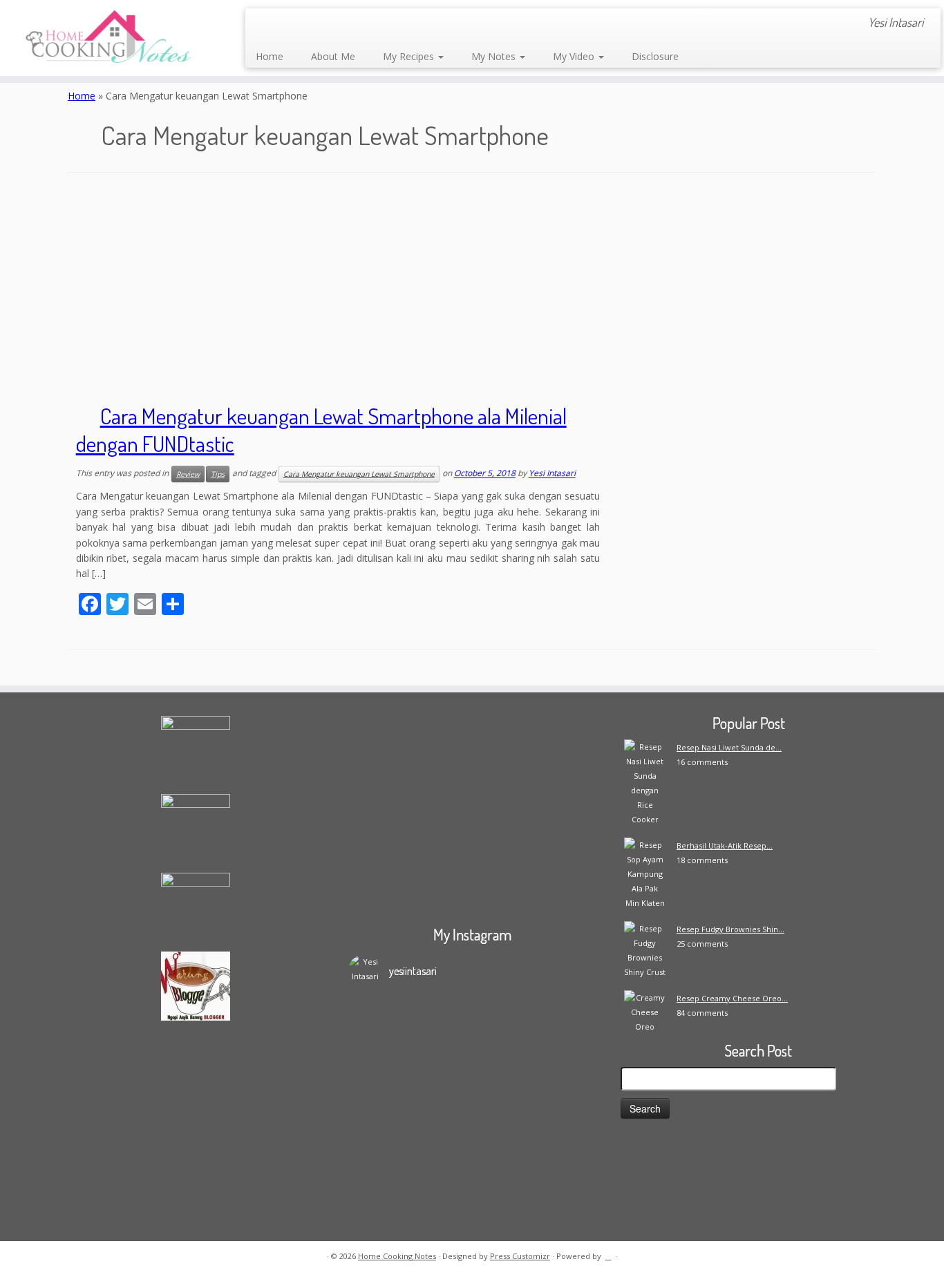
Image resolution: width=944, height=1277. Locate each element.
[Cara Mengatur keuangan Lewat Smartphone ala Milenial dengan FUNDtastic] (748, 479)
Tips (218, 474)
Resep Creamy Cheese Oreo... (732, 998)
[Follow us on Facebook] (302, 24)
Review (188, 474)
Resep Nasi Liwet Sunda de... (729, 747)
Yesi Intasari (552, 474)
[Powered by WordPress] (608, 1253)
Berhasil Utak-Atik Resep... (725, 845)
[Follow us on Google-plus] (339, 24)
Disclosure (655, 56)
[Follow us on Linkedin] (414, 24)
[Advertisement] (472, 291)
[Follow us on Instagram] (358, 24)
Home (269, 56)
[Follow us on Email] (283, 24)
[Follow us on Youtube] (377, 24)
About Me (333, 56)
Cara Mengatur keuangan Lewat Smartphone (359, 474)
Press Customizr (520, 1256)
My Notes (494, 56)
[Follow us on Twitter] (321, 24)
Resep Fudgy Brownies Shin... (730, 929)
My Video (575, 56)
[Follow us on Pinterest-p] (395, 24)
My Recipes (410, 56)
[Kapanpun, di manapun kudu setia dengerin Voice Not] (378, 1084)
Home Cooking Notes (397, 1256)
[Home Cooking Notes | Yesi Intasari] (109, 38)
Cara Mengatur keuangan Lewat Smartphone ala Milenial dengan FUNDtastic (321, 429)
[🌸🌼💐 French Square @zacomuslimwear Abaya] (441, 1055)
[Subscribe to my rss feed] (265, 24)
